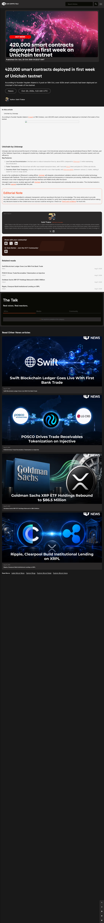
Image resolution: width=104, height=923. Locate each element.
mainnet (13, 184)
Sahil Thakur (46, 222)
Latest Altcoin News (17, 573)
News (11, 91)
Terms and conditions (69, 201)
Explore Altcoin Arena (60, 573)
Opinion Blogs (30, 573)
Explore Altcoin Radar (44, 573)
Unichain (41, 175)
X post (30, 117)
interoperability (68, 169)
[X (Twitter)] (50, 231)
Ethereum (76, 161)
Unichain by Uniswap (11, 113)
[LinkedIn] (53, 231)
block (68, 166)
